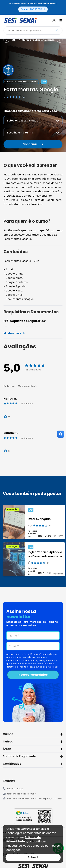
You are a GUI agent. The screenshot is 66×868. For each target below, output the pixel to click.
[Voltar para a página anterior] (6, 40)
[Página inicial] (14, 40)
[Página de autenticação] (54, 20)
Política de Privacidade (23, 839)
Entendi (33, 857)
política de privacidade (46, 667)
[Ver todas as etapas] (59, 40)
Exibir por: (10, 386)
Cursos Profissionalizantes (39, 39)
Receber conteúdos (33, 675)
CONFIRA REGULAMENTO (46, 3)
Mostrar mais (12, 333)
